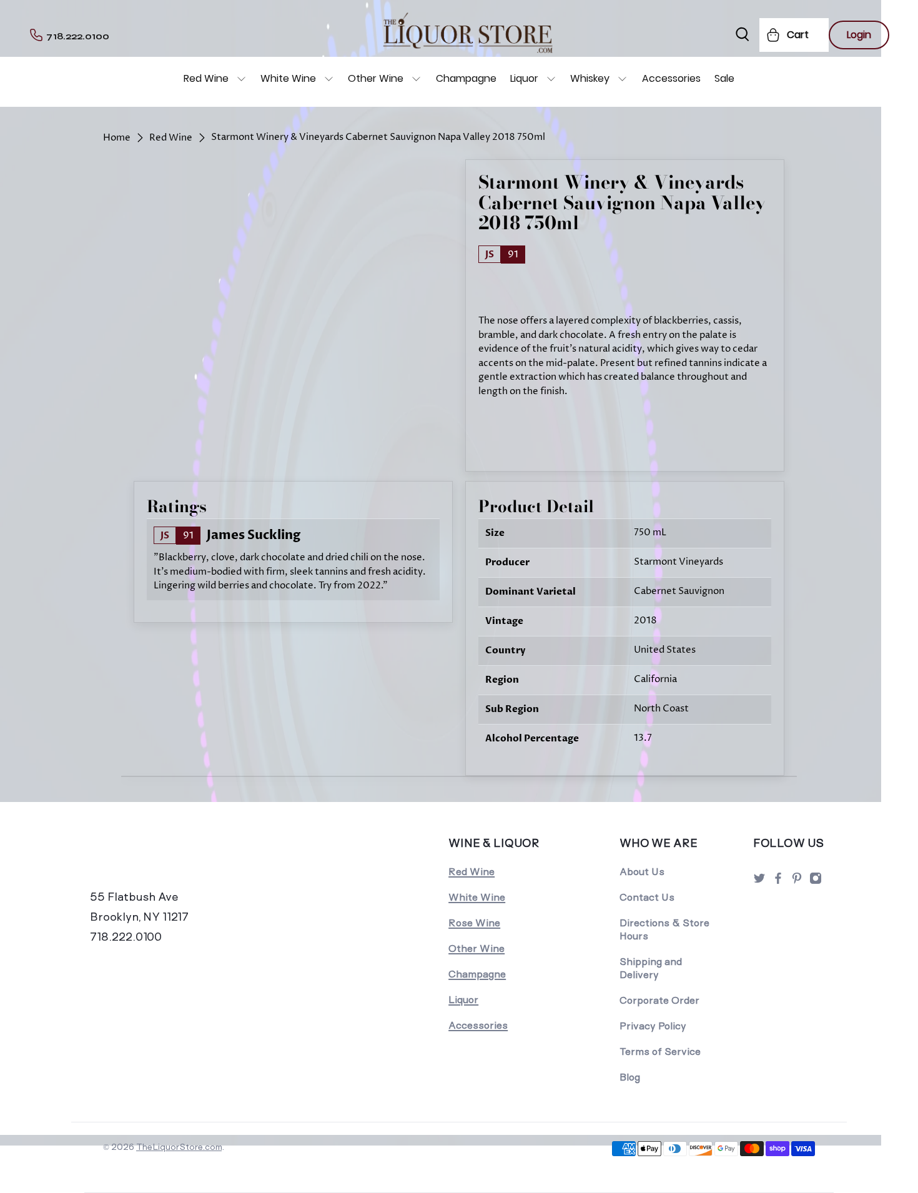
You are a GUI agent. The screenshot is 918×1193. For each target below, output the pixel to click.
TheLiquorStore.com (179, 1147)
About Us (641, 872)
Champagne (466, 78)
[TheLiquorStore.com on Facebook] (778, 882)
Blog (629, 1077)
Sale (724, 78)
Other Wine (375, 78)
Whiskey (590, 78)
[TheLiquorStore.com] (176, 860)
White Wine (288, 78)
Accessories (671, 78)
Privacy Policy (652, 1026)
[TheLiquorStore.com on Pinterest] (797, 882)
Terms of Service (660, 1051)
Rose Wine (474, 923)
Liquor (524, 78)
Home (117, 137)
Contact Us (646, 897)
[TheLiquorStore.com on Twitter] (759, 882)
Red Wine (206, 78)
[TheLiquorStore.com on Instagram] (815, 882)
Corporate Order (659, 1000)
